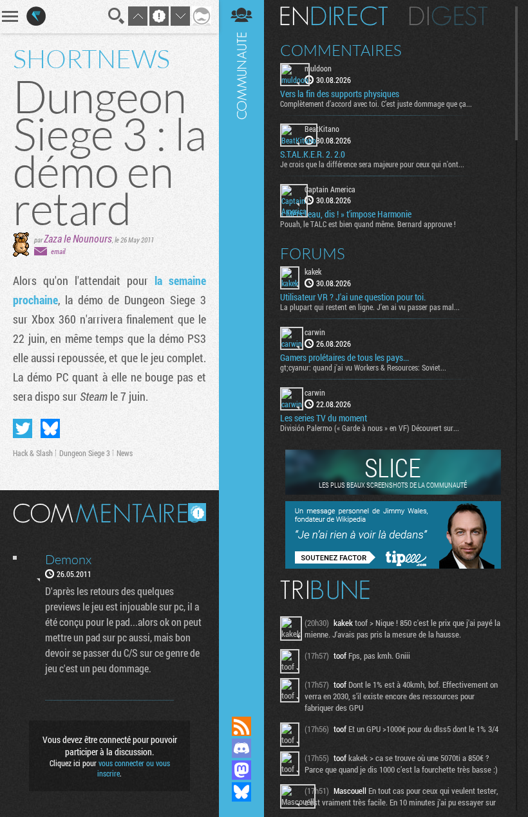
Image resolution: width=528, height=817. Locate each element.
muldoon (318, 68)
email (58, 251)
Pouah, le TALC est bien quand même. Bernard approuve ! (368, 224)
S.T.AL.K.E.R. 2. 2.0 (312, 154)
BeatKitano (322, 129)
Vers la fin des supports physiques (339, 94)
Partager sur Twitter (22, 428)
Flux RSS (241, 726)
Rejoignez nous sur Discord (241, 748)
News (125, 453)
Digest (448, 16)
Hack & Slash (33, 453)
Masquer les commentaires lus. (197, 512)
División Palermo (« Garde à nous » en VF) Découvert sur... (369, 428)
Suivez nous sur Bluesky (241, 792)
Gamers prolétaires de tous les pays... (344, 358)
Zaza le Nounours (78, 238)
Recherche (116, 16)
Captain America (330, 189)
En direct (334, 16)
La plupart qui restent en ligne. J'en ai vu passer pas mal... (370, 307)
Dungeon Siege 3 (84, 453)
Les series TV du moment (323, 418)
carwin (315, 332)
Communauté (241, 345)
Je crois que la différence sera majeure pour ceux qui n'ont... (372, 164)
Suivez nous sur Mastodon (241, 770)
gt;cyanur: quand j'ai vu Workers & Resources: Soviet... (363, 367)
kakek (313, 271)
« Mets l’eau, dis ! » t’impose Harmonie (345, 214)
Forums (312, 253)
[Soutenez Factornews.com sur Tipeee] (393, 565)
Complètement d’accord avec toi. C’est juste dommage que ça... (376, 103)
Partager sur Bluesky (50, 428)
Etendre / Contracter (241, 704)
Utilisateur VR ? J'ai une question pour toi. (353, 297)
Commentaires (341, 50)
